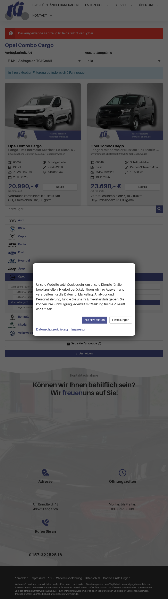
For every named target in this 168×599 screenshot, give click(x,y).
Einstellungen (120, 319)
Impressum (79, 329)
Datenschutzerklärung (52, 329)
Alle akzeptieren (94, 319)
